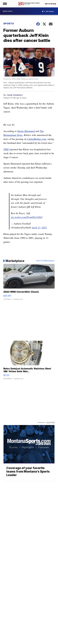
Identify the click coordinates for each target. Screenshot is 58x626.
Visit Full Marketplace (45, 261)
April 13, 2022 (39, 227)
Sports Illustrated (26, 131)
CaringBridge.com (36, 139)
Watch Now (50, 4)
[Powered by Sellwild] (50, 422)
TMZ (6, 149)
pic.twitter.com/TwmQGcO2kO (26, 217)
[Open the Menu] (4, 4)
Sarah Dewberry (15, 95)
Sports (8, 23)
